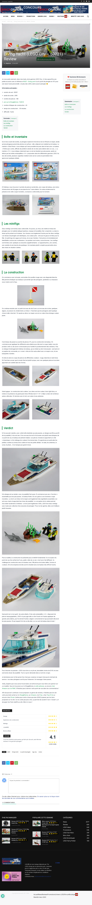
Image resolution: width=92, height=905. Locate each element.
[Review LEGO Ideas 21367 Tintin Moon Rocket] (37, 834)
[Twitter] (8, 73)
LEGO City (9, 21)
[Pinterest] (12, 73)
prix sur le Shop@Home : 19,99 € (14, 102)
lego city (34, 752)
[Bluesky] (89, 1)
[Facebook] (81, 1)
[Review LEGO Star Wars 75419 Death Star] (6, 823)
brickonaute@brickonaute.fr (43, 876)
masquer (13, 118)
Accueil (4, 21)
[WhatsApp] (16, 73)
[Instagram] (84, 1)
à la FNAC (12, 688)
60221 (8, 752)
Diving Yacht (15, 752)
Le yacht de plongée (25, 752)
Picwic (12, 697)
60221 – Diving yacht (29, 81)
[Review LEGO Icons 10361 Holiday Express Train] (6, 840)
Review (11, 50)
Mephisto (8, 63)
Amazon (33, 695)
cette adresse (39, 686)
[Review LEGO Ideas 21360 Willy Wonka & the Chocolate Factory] (6, 831)
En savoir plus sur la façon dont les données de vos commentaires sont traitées (30, 797)
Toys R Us (50, 695)
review (40, 752)
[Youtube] (86, 1)
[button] (88, 16)
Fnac (40, 695)
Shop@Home (23, 695)
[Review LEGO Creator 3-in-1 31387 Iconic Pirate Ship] (37, 842)
